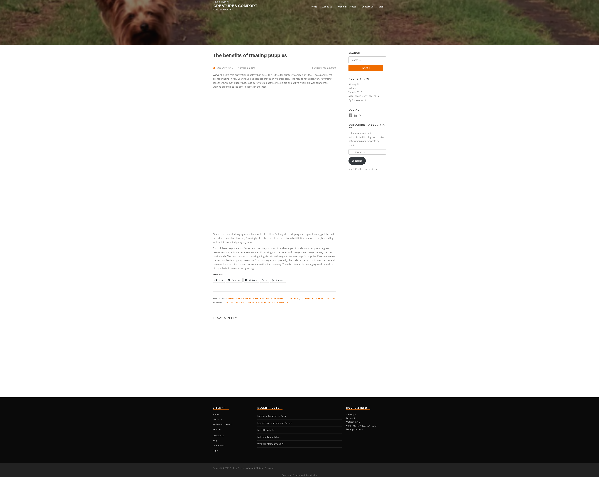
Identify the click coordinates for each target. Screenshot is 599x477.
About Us (327, 6)
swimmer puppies (278, 302)
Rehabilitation (325, 298)
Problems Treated (346, 6)
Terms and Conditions (292, 475)
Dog (273, 298)
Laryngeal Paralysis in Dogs (271, 416)
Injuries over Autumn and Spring (274, 423)
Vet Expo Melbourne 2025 (270, 443)
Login (216, 450)
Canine (247, 298)
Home (314, 6)
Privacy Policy (310, 475)
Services (217, 429)
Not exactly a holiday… (269, 437)
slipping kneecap (255, 302)
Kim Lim (250, 67)
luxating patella (233, 302)
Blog (381, 6)
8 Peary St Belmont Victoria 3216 (355, 88)
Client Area (218, 445)
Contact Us (367, 6)
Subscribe (357, 160)
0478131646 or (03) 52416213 (363, 96)
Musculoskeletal (288, 298)
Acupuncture (329, 67)
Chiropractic (261, 298)
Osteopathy (308, 298)
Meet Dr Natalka (265, 430)
